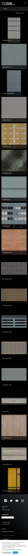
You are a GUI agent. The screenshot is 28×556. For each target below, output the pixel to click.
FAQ (3, 508)
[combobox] (7, 517)
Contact (3, 529)
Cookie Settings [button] (7, 552)
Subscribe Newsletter (7, 531)
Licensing (4, 506)
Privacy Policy (6, 524)
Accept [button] (15, 552)
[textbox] (8, 518)
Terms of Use (6, 510)
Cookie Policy (6, 522)
